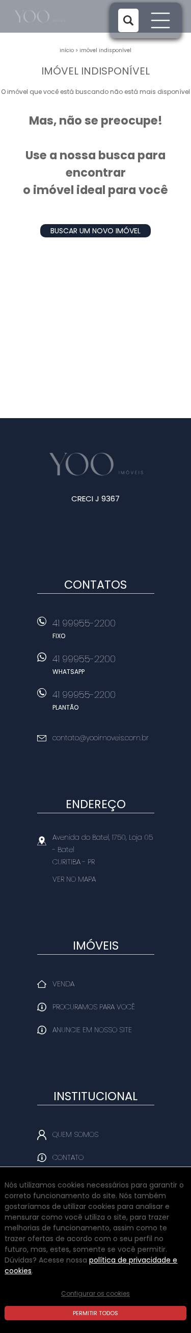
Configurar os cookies (95, 1293)
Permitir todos (95, 1313)
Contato (68, 1157)
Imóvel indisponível (105, 50)
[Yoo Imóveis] (51, 16)
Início (67, 50)
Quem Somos (75, 1134)
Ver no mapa (74, 879)
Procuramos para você (93, 1007)
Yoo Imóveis (95, 464)
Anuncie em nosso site (92, 1030)
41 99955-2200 (84, 628)
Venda (63, 984)
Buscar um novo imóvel (95, 231)
